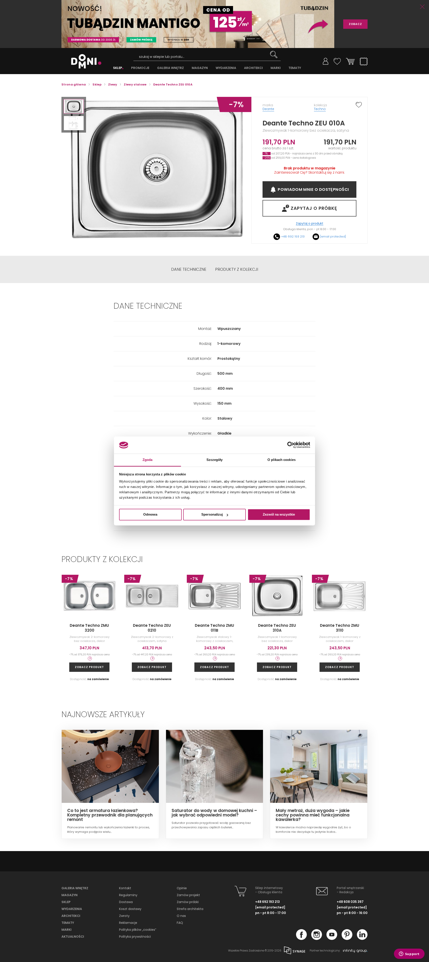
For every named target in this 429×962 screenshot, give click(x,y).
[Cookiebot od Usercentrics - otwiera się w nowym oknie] (290, 445)
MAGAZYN (200, 68)
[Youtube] (331, 938)
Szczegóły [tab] (214, 460)
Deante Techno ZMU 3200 (89, 628)
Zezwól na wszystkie (279, 514)
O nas (181, 916)
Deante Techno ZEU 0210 (152, 628)
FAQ (180, 922)
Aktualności (72, 936)
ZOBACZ (355, 24)
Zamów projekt (188, 895)
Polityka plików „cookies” (137, 929)
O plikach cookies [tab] (281, 460)
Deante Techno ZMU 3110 (339, 628)
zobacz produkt (89, 667)
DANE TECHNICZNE (188, 269)
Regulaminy (128, 895)
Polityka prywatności (135, 936)
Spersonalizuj (212, 514)
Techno (320, 109)
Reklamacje (128, 922)
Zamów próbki (188, 902)
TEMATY (294, 68)
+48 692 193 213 (293, 236)
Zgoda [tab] (148, 460)
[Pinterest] (347, 938)
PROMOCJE (140, 68)
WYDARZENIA (226, 68)
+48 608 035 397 (350, 902)
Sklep (66, 902)
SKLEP (117, 68)
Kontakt (125, 888)
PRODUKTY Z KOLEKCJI (236, 269)
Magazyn (69, 895)
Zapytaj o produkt (309, 223)
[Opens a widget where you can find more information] (409, 954)
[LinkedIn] (362, 938)
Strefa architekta (190, 909)
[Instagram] (316, 938)
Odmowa (150, 514)
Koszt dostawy (130, 909)
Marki (66, 929)
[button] (74, 106)
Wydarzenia (71, 909)
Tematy (67, 922)
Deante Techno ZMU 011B (214, 628)
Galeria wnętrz (74, 888)
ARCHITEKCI (253, 68)
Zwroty (124, 916)
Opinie (182, 888)
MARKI (276, 68)
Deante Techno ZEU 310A (277, 628)
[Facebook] (301, 938)
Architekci (70, 916)
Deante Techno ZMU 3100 (402, 628)
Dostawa (126, 902)
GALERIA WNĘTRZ (170, 68)
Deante (268, 109)
